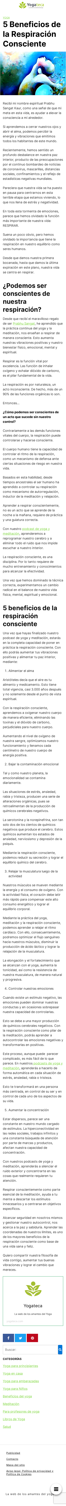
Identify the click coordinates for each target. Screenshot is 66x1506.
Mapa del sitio (15, 1464)
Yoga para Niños (15, 1389)
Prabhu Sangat (24, 323)
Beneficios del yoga (17, 1396)
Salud (7, 1427)
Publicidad (13, 1452)
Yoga (6, 17)
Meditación (11, 1404)
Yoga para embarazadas (21, 1381)
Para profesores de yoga (21, 1411)
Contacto (12, 1458)
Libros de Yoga (14, 1419)
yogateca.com (15, 1321)
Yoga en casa (13, 1373)
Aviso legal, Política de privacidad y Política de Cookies (30, 1472)
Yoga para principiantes (20, 1366)
